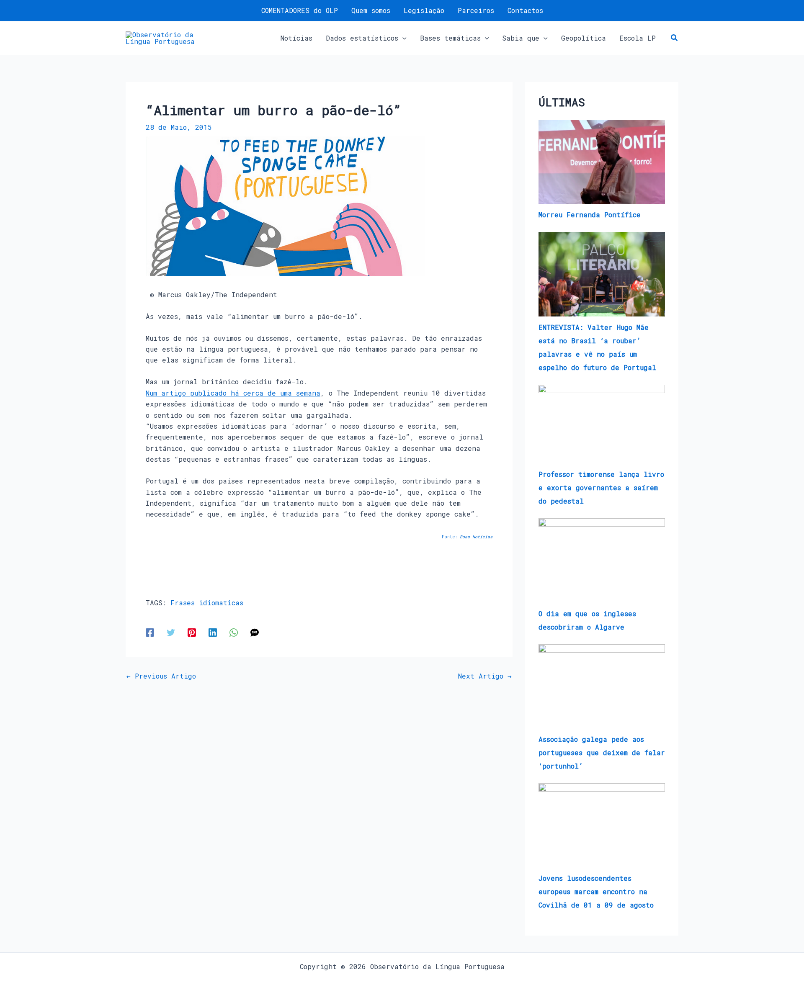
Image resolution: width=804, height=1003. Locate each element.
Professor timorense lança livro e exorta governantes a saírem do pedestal (601, 487)
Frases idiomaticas (206, 602)
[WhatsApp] (233, 632)
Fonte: (467, 537)
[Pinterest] (192, 632)
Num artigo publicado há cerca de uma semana (233, 392)
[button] (402, 38)
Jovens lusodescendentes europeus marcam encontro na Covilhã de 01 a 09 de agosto (596, 891)
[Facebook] (150, 632)
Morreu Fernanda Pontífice (590, 214)
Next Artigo (485, 676)
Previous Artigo (161, 676)
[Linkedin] (213, 632)
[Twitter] (171, 632)
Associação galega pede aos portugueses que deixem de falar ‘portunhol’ (602, 752)
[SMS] (254, 632)
